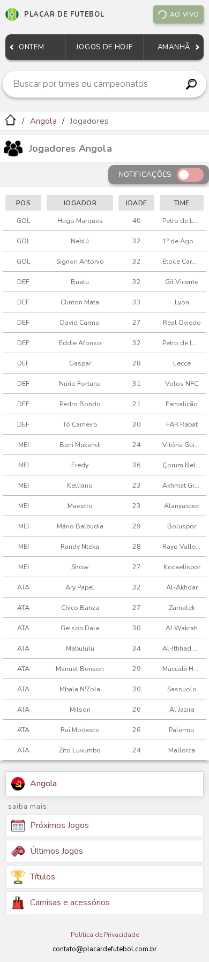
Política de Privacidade (105, 934)
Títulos (42, 877)
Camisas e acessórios (70, 902)
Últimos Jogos (56, 851)
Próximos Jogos (59, 825)
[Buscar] (191, 84)
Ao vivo (184, 14)
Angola (43, 121)
